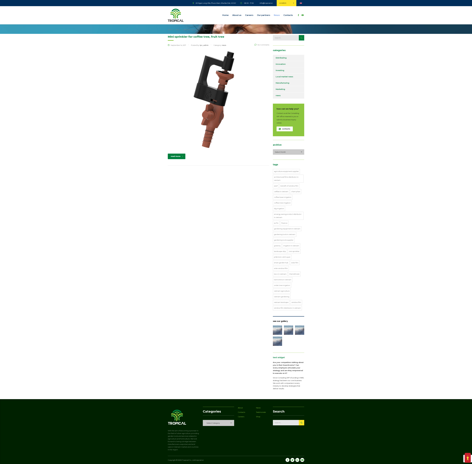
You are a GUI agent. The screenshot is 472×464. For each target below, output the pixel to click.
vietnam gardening (281, 297)
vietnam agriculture (282, 291)
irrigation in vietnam (291, 246)
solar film (294, 263)
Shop (258, 417)
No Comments (263, 45)
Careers (249, 15)
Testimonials (261, 412)
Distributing (281, 58)
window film (296, 302)
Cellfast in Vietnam (281, 191)
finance (284, 223)
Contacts (288, 15)
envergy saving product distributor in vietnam (288, 215)
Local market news (284, 77)
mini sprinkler (294, 251)
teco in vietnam (280, 274)
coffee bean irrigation (282, 197)
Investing (280, 70)
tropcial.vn (199, 460)
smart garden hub (281, 263)
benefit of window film (289, 186)
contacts (286, 129)
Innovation (281, 64)
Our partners (263, 15)
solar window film (281, 268)
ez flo (276, 223)
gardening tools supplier (283, 240)
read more (175, 156)
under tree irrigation (282, 285)
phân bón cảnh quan (282, 257)
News (277, 15)
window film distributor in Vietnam (287, 308)
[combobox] (288, 152)
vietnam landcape (281, 302)
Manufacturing (282, 83)
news (278, 95)
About (240, 408)
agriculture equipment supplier (286, 171)
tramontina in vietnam (282, 280)
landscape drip (280, 251)
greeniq (277, 246)
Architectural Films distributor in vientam (286, 178)
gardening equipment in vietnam (287, 229)
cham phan (295, 191)
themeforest (294, 274)
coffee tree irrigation (282, 203)
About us (236, 15)
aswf (276, 186)
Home (225, 15)
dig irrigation (279, 208)
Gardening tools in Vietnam (284, 234)
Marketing (280, 89)
